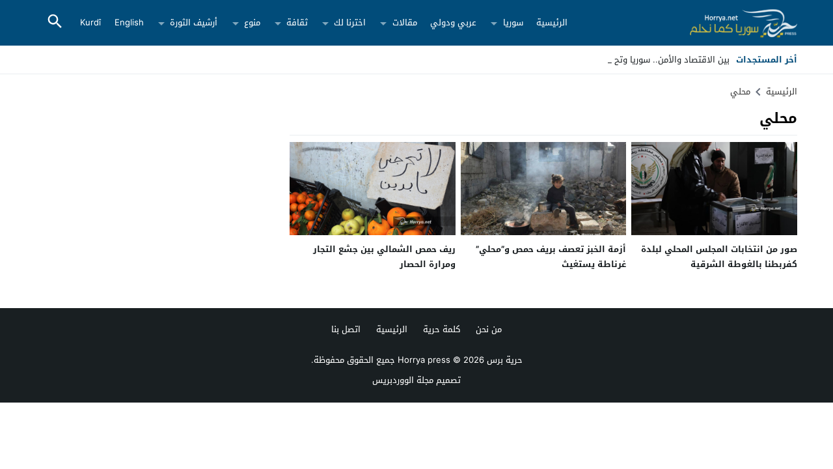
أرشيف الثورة (193, 22)
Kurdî (90, 22)
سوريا (513, 22)
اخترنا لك (350, 22)
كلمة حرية (441, 329)
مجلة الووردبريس (402, 380)
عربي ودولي (453, 22)
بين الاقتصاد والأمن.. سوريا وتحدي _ (663, 59)
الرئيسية (551, 22)
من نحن (489, 329)
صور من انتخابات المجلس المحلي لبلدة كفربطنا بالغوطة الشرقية (719, 256)
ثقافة (297, 22)
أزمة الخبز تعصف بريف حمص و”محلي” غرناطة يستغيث (551, 256)
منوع (252, 22)
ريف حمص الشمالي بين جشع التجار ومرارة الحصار (384, 256)
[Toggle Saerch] (55, 22)
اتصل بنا (346, 329)
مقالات (404, 22)
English (129, 22)
